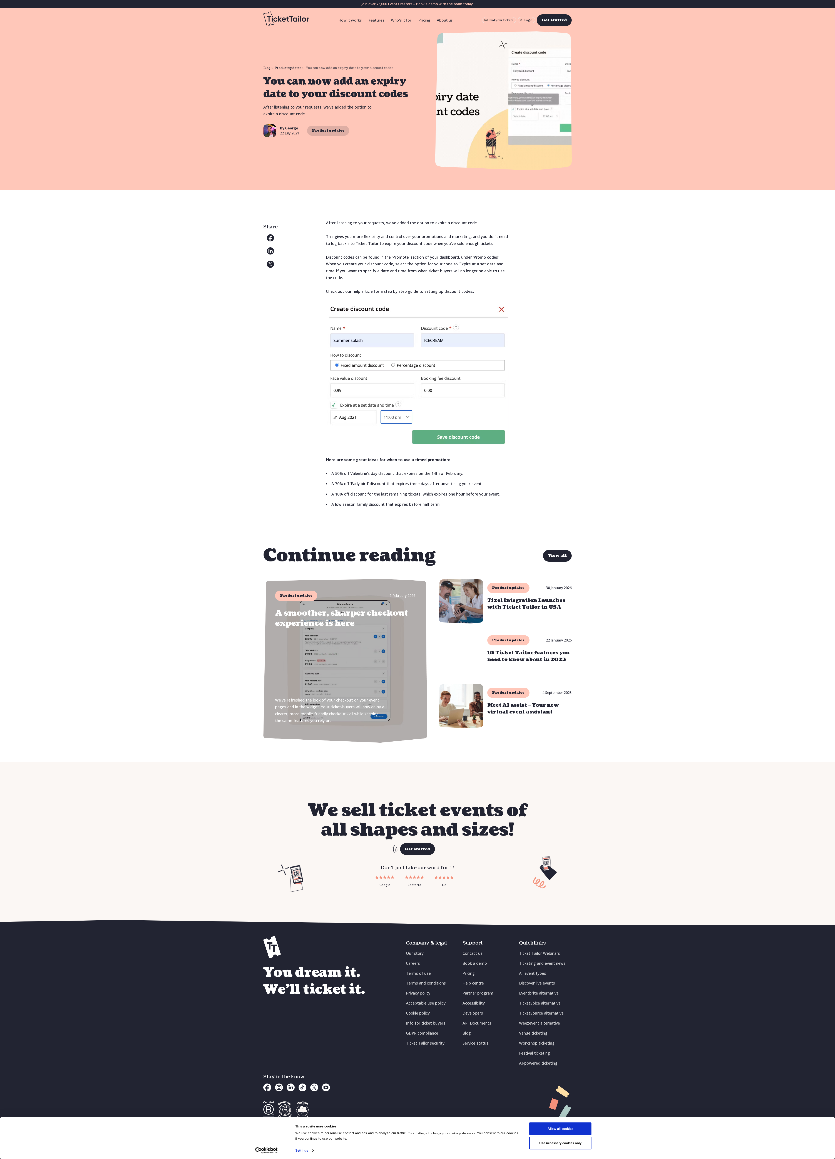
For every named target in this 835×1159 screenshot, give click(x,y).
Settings (301, 1150)
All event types (532, 973)
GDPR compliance (422, 1033)
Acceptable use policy (426, 1003)
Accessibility (474, 1003)
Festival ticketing (534, 1053)
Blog (267, 68)
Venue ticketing (533, 1033)
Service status (475, 1043)
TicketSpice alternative (540, 1003)
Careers (413, 963)
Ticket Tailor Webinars (539, 953)
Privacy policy (418, 993)
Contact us (473, 953)
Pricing (424, 20)
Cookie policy (418, 1013)
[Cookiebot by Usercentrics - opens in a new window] (266, 1150)
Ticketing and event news (542, 963)
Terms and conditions (426, 983)
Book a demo (475, 963)
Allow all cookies (560, 1129)
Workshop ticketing (536, 1043)
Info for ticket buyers (425, 1023)
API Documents (477, 1023)
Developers (473, 1013)
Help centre (473, 983)
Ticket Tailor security (425, 1043)
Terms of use (418, 973)
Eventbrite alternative (539, 993)
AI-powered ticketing (538, 1063)
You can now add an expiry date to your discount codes (349, 68)
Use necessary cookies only (560, 1143)
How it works (350, 20)
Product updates (288, 68)
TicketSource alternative (541, 1013)
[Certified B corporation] (268, 1110)
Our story (415, 953)
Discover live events (537, 983)
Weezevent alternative (539, 1023)
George (291, 128)
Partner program (478, 993)
